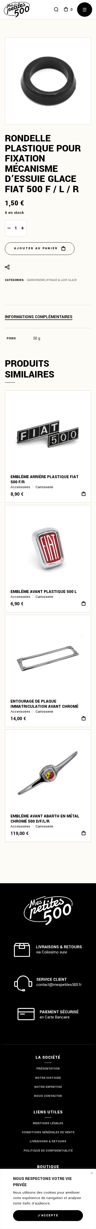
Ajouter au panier (36, 248)
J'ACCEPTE (48, 1215)
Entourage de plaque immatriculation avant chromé (44, 703)
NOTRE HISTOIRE (48, 1078)
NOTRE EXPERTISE (48, 1087)
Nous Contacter (48, 1096)
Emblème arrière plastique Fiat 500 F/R (44, 479)
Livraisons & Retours (48, 1141)
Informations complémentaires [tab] (38, 317)
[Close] (92, 1173)
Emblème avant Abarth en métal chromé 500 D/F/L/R (44, 818)
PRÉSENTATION (48, 1068)
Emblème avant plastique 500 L (43, 592)
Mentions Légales (48, 1123)
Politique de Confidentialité (48, 1150)
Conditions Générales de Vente (48, 1132)
